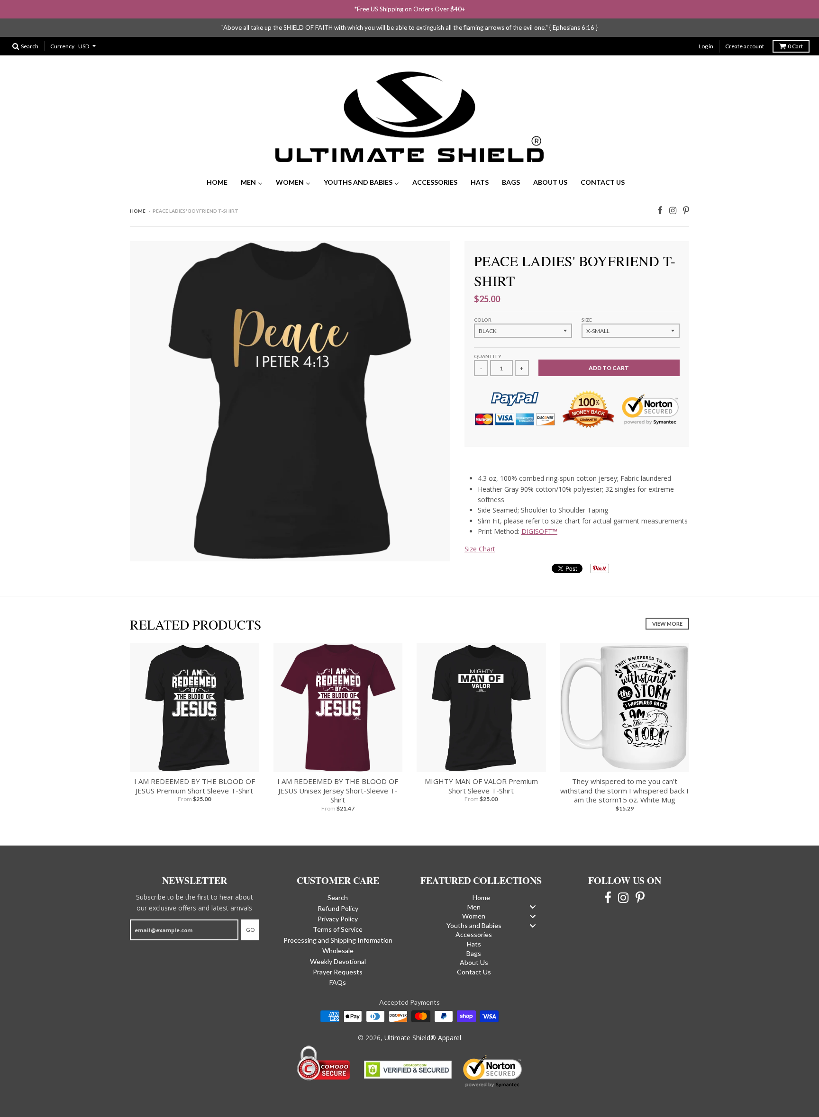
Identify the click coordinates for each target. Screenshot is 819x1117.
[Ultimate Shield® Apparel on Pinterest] (686, 209)
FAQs (337, 982)
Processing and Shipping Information (337, 940)
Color (482, 320)
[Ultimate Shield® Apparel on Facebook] (660, 209)
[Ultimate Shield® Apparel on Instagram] (672, 209)
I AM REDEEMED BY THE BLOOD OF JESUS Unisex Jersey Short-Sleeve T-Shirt (337, 790)
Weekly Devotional (338, 961)
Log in (706, 46)
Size (587, 320)
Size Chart (479, 548)
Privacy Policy (338, 919)
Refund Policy (338, 908)
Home (138, 211)
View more (667, 624)
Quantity (487, 356)
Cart (795, 46)
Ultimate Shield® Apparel (422, 1037)
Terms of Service (338, 929)
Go (250, 930)
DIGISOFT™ (539, 531)
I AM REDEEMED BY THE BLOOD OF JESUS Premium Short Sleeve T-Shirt (194, 785)
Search (338, 897)
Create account (744, 46)
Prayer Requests (338, 972)
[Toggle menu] (533, 907)
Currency (62, 46)
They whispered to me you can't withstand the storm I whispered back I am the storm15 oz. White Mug (624, 790)
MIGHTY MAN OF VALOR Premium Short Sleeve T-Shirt (481, 785)
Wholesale (338, 950)
